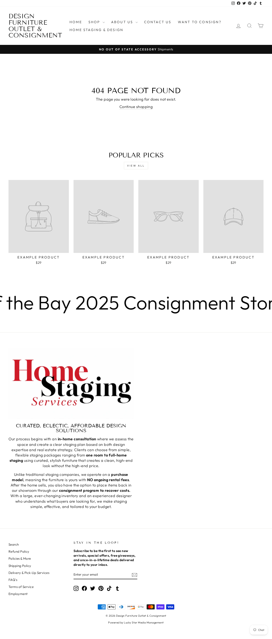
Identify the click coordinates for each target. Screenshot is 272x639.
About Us (123, 22)
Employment (18, 594)
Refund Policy (18, 551)
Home (75, 22)
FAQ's (12, 580)
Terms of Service (21, 587)
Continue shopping (136, 106)
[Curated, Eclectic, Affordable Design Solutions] (71, 383)
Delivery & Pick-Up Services (28, 573)
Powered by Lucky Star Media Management (136, 622)
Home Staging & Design (96, 30)
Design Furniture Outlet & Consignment (35, 25)
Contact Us (157, 22)
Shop (95, 22)
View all (136, 165)
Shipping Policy (19, 566)
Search (13, 544)
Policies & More (19, 558)
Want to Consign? (199, 22)
